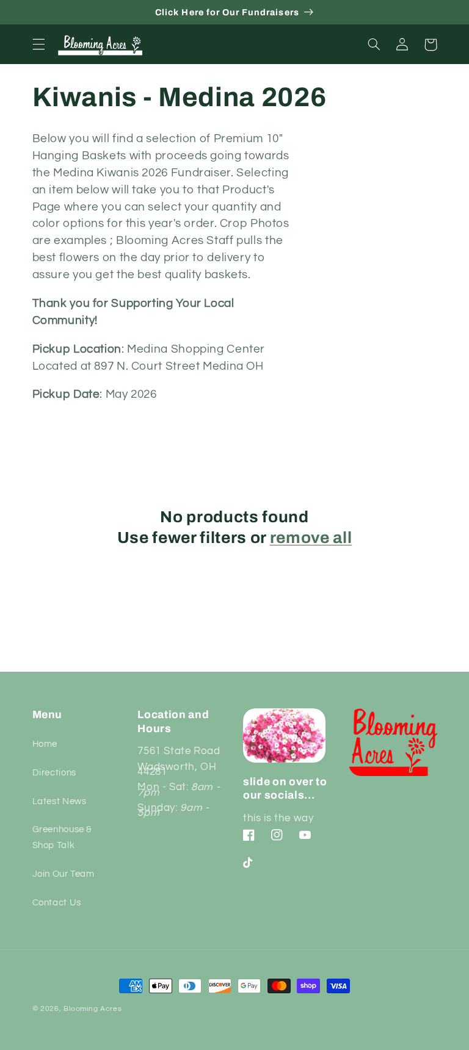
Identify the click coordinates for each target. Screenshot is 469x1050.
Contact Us (56, 902)
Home (45, 744)
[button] (38, 45)
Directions (54, 772)
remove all (311, 538)
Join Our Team (63, 874)
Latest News (59, 801)
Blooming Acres (93, 1008)
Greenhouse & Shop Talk (62, 837)
